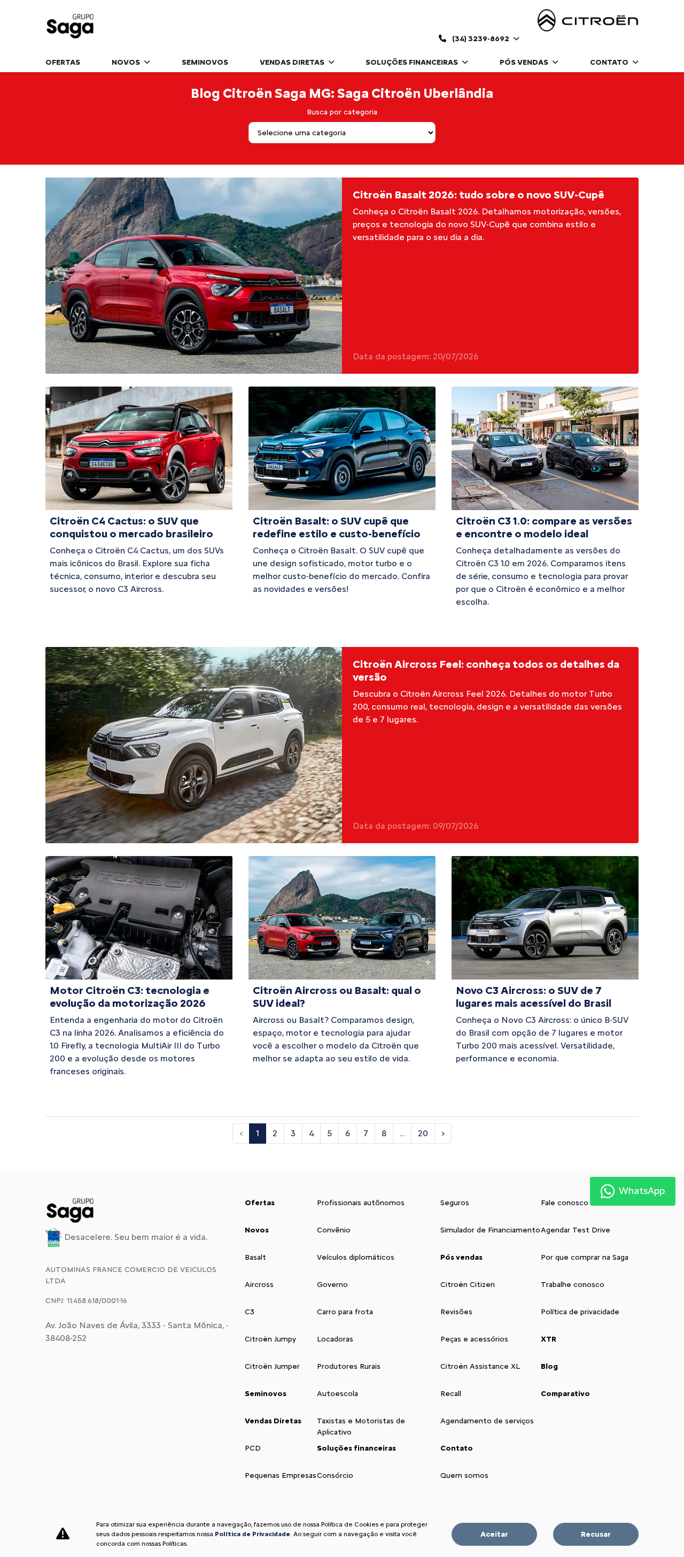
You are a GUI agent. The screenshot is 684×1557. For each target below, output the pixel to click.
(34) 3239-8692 (480, 38)
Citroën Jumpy (270, 1339)
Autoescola (337, 1393)
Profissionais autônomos (361, 1202)
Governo (332, 1284)
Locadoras (335, 1339)
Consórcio (335, 1475)
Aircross (259, 1284)
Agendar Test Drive (575, 1230)
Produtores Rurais (348, 1366)
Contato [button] (610, 62)
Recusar (596, 1534)
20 (423, 1133)
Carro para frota (345, 1311)
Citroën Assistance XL (480, 1366)
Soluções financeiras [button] (413, 62)
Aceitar (494, 1534)
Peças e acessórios (474, 1339)
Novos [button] (127, 62)
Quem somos (464, 1475)
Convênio (334, 1230)
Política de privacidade (580, 1311)
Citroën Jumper (272, 1366)
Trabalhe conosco (572, 1284)
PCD (253, 1448)
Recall (450, 1393)
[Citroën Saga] (71, 26)
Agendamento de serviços (487, 1420)
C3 (249, 1311)
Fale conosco (564, 1202)
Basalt (255, 1257)
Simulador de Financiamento (490, 1230)
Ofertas (62, 62)
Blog (549, 1366)
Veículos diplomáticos (355, 1257)
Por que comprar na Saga (584, 1257)
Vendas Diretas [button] (293, 62)
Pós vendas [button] (525, 62)
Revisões (456, 1311)
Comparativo (565, 1393)
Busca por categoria (342, 112)
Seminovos (205, 62)
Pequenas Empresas (280, 1475)
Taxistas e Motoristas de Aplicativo (361, 1426)
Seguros (454, 1202)
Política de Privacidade (252, 1534)
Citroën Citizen (467, 1284)
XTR (548, 1339)
